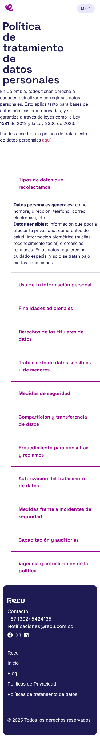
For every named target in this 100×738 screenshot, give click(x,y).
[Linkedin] (26, 635)
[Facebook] (10, 635)
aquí (46, 140)
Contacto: (18, 611)
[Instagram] (18, 635)
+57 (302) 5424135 (29, 619)
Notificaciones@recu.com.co (40, 626)
